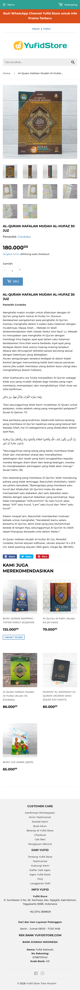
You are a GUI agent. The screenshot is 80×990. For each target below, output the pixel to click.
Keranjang (70, 4)
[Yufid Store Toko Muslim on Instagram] (42, 973)
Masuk (36, 28)
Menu (11, 4)
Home (6, 73)
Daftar (47, 28)
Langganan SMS (40, 883)
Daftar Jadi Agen (40, 870)
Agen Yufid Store (40, 874)
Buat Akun (40, 826)
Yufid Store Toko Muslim (41, 983)
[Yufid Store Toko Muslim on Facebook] (36, 973)
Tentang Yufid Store (40, 856)
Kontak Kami (40, 821)
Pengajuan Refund (40, 843)
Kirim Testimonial (40, 817)
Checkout (40, 834)
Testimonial (40, 861)
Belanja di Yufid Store (40, 830)
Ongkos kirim (11, 254)
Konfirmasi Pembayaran (40, 812)
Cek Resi (40, 839)
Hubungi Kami (40, 865)
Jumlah (8, 263)
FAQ (40, 878)
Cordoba (24, 236)
